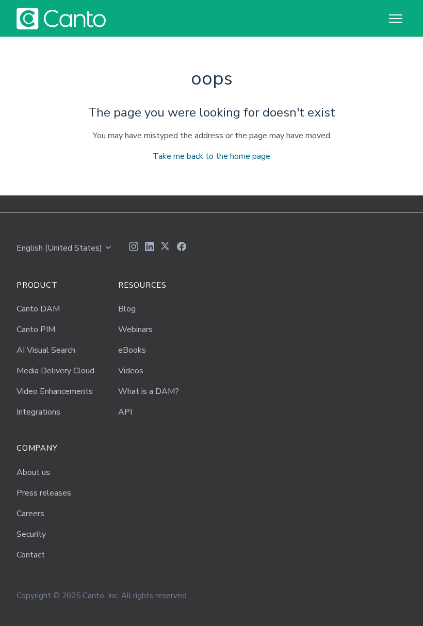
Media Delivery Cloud (55, 370)
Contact (31, 555)
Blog (127, 309)
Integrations (38, 412)
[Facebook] (181, 248)
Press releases (44, 493)
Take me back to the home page (211, 156)
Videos (130, 370)
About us (33, 472)
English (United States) (60, 248)
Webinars (135, 329)
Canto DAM (38, 309)
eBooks (132, 350)
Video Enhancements (55, 391)
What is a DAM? (148, 391)
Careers (30, 513)
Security (31, 534)
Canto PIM (36, 329)
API (125, 412)
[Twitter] (165, 248)
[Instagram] (133, 248)
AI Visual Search (46, 350)
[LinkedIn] (149, 248)
